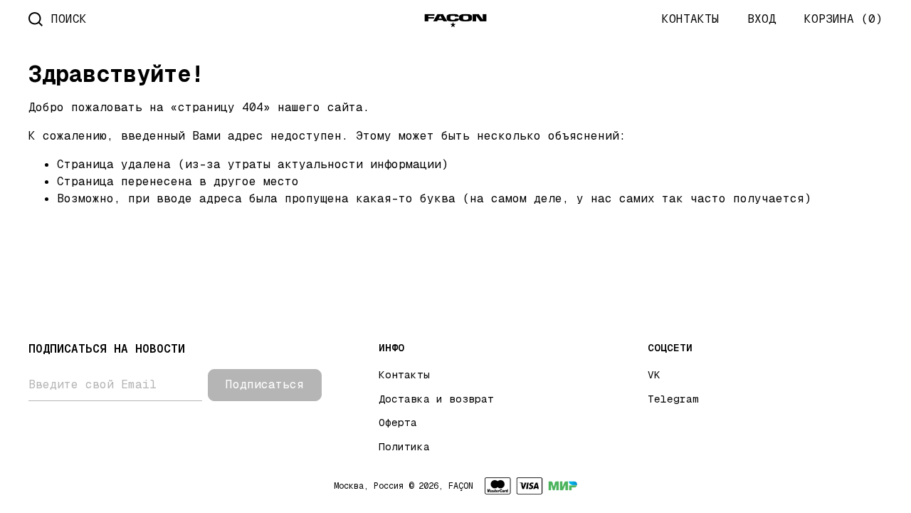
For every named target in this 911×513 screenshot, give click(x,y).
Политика (404, 446)
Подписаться (265, 384)
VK (654, 374)
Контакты (404, 374)
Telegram (673, 399)
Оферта (398, 422)
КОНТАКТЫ (690, 18)
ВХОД (761, 18)
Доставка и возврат (436, 399)
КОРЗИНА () (843, 18)
